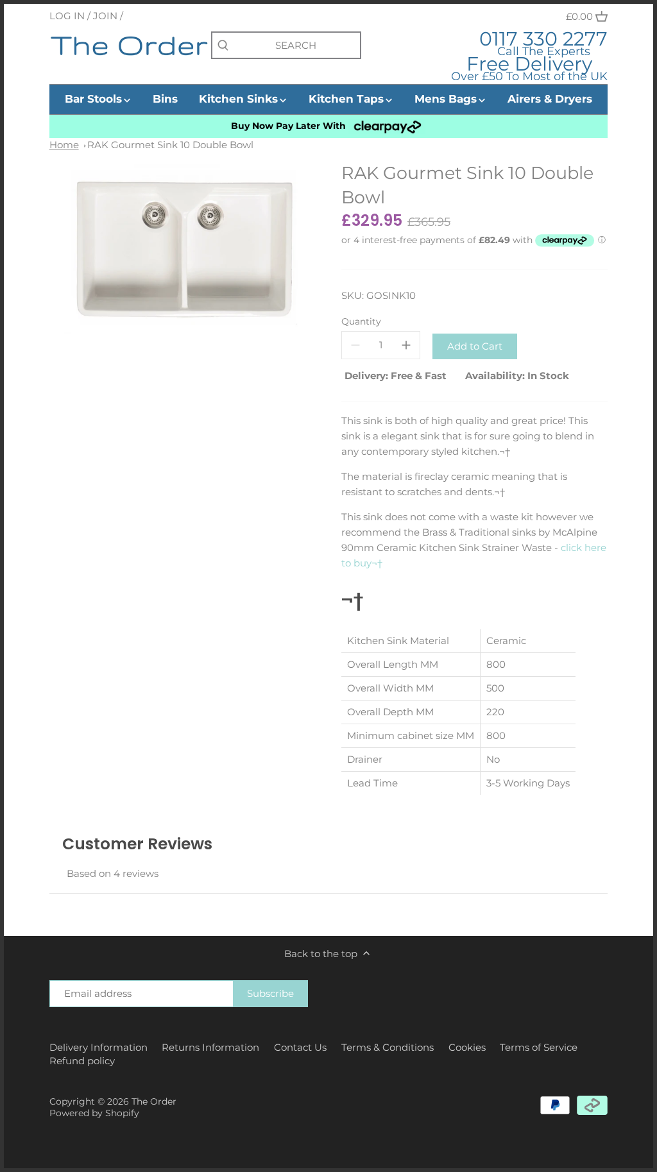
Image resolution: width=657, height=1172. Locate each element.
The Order (154, 1101)
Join (105, 16)
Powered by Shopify (94, 1113)
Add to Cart (474, 346)
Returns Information (210, 1047)
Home (64, 145)
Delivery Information (98, 1047)
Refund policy (82, 1061)
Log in (67, 16)
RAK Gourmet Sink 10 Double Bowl (170, 145)
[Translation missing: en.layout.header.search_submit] (223, 46)
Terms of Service (538, 1047)
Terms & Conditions (387, 1047)
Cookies (467, 1047)
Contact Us (300, 1047)
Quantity (361, 321)
